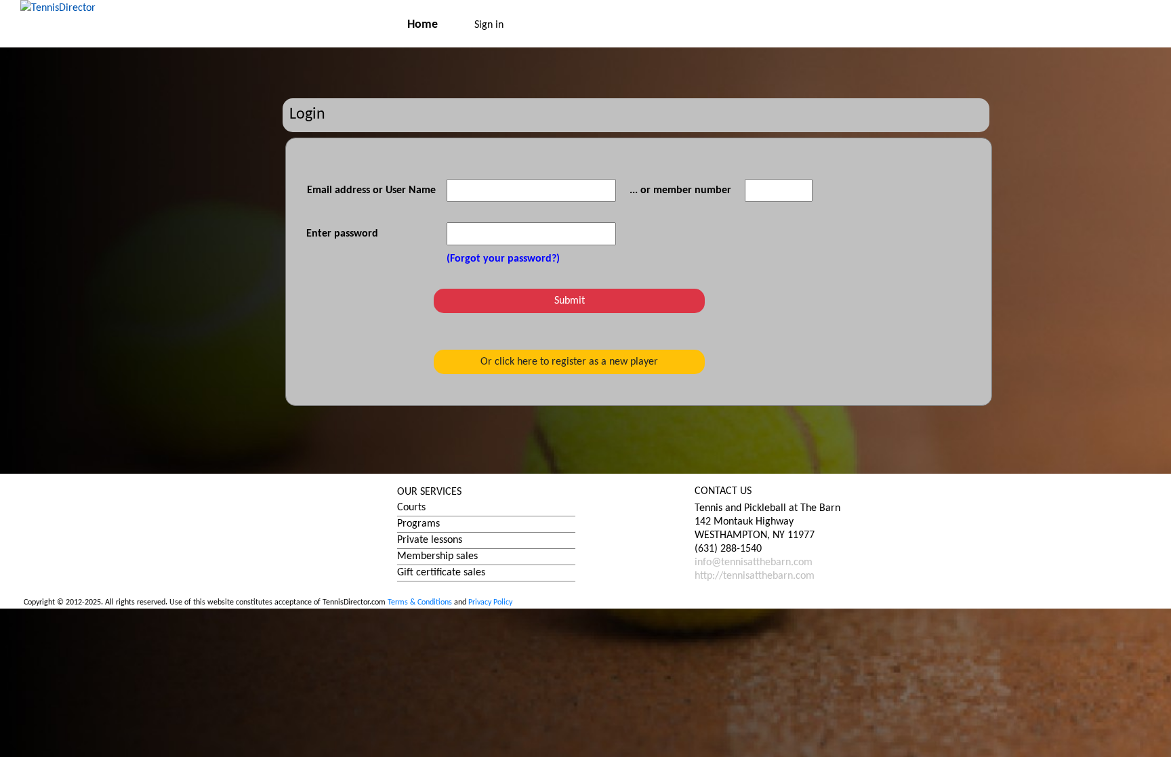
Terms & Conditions (420, 602)
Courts (411, 507)
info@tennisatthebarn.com (754, 562)
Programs (418, 523)
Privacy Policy (490, 602)
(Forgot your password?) (503, 258)
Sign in (489, 25)
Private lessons (429, 540)
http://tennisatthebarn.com (755, 576)
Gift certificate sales (441, 572)
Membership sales (437, 556)
